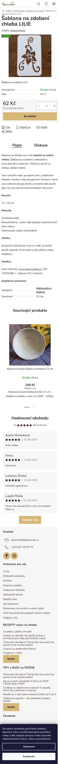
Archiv (11, 659)
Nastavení (29, 746)
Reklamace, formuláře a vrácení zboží (23, 608)
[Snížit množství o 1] (39, 106)
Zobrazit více (30, 520)
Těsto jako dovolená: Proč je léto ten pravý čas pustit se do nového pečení (28, 643)
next (56, 342)
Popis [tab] (17, 145)
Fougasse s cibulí (12, 653)
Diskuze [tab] (41, 145)
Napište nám (10, 599)
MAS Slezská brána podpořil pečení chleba (26, 613)
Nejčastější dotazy (13, 594)
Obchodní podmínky (14, 576)
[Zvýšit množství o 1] (54, 106)
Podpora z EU (10, 617)
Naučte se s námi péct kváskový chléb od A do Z (29, 694)
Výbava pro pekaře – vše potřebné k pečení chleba (26, 699)
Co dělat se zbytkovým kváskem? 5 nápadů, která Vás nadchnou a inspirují (27, 689)
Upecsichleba (17, 30)
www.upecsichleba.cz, (30, 269)
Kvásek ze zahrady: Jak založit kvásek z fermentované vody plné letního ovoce (24, 637)
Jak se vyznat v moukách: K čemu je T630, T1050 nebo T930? (26, 682)
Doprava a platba (12, 585)
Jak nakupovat (10, 603)
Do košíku (30, 116)
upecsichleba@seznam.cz (25, 540)
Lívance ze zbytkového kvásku (19, 649)
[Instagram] (14, 555)
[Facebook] (6, 555)
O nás (6, 571)
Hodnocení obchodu (30, 418)
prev (3, 342)
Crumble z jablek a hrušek (17, 631)
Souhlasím (29, 756)
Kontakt (7, 580)
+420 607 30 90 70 (22, 547)
